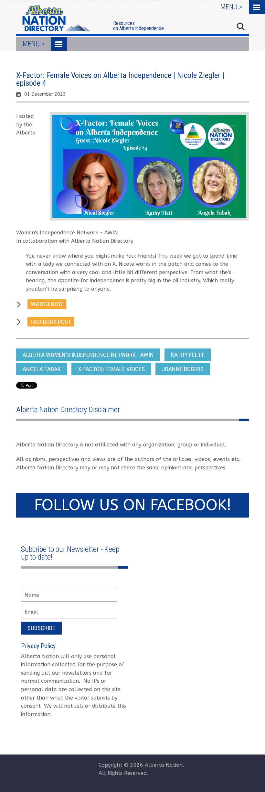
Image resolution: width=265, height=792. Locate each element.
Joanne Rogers (183, 369)
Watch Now (47, 304)
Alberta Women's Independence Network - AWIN (88, 355)
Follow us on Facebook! (132, 505)
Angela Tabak (42, 369)
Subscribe (41, 628)
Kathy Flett (187, 355)
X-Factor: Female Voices (111, 369)
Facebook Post (51, 322)
